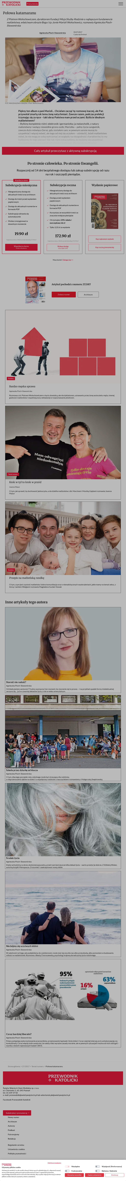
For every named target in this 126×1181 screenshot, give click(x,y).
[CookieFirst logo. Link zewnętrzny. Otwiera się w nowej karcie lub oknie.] (6, 1165)
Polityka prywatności (54, 1163)
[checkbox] (67, 1166)
